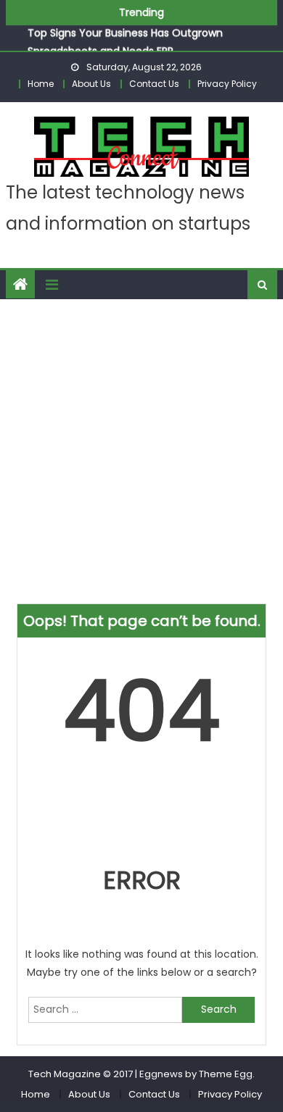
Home (41, 84)
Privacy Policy (227, 84)
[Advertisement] (141, 447)
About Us (91, 84)
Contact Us (154, 84)
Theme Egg (226, 1074)
